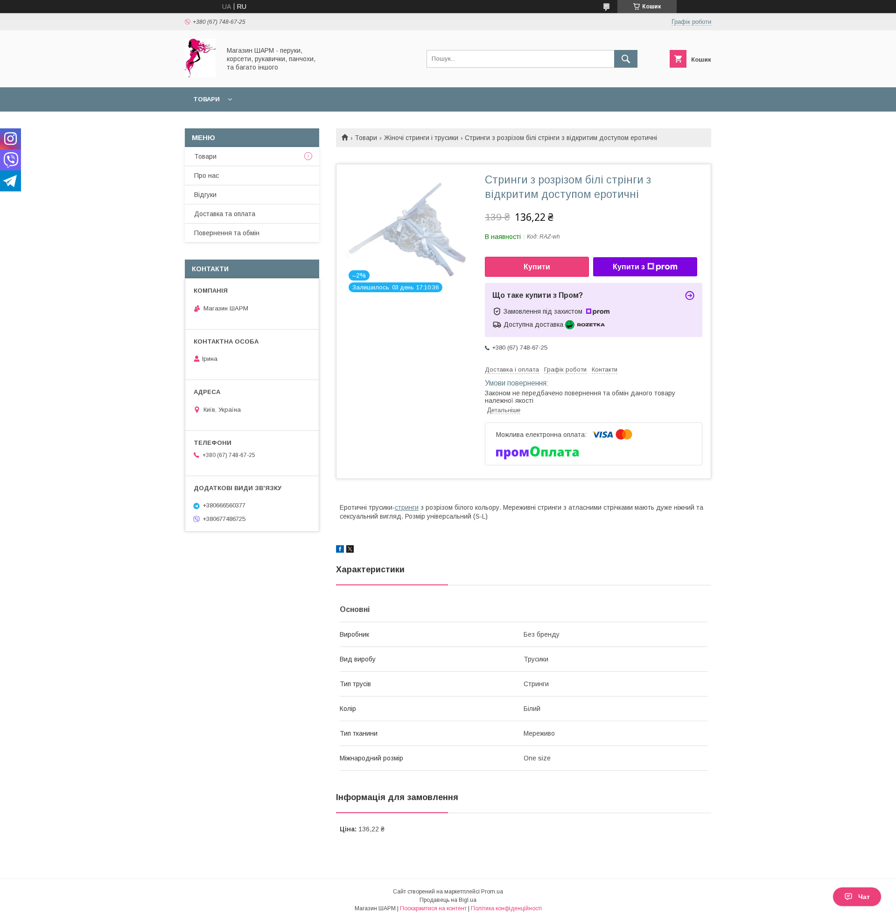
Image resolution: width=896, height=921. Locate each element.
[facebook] (340, 550)
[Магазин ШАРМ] (200, 75)
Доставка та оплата (224, 214)
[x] (350, 550)
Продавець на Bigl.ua (448, 900)
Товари (206, 99)
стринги (407, 507)
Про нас (206, 175)
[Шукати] (625, 59)
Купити (537, 267)
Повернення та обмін (226, 233)
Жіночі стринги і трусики (421, 137)
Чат (864, 896)
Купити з (629, 267)
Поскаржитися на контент (433, 908)
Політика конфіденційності (506, 908)
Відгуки (205, 194)
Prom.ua (492, 891)
